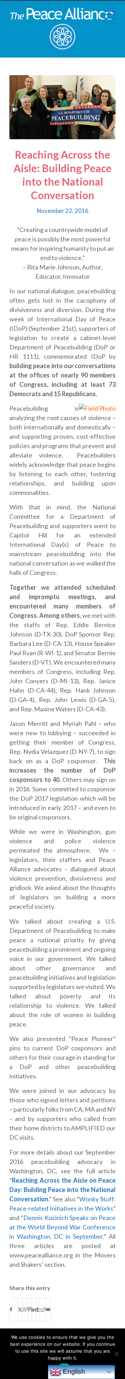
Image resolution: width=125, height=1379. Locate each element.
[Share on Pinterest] (29, 1309)
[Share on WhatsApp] (25, 1309)
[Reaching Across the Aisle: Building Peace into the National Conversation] (62, 107)
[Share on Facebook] (13, 1309)
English (73, 1371)
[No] (116, 1353)
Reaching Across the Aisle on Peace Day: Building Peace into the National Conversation (62, 1189)
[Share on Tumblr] (37, 1309)
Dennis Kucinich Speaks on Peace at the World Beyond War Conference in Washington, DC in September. (62, 1227)
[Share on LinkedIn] (34, 1309)
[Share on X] (20, 1309)
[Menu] (106, 14)
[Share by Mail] (48, 1309)
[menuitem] (106, 14)
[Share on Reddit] (42, 1309)
